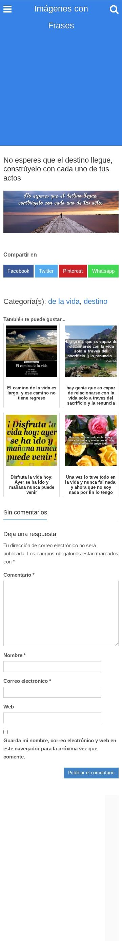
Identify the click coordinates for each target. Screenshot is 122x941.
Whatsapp (103, 271)
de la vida (64, 301)
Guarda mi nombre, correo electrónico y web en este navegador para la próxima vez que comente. (59, 748)
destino (95, 301)
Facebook (18, 271)
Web (8, 706)
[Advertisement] (61, 81)
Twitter (46, 271)
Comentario (19, 575)
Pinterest (73, 271)
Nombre (14, 655)
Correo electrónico (27, 681)
